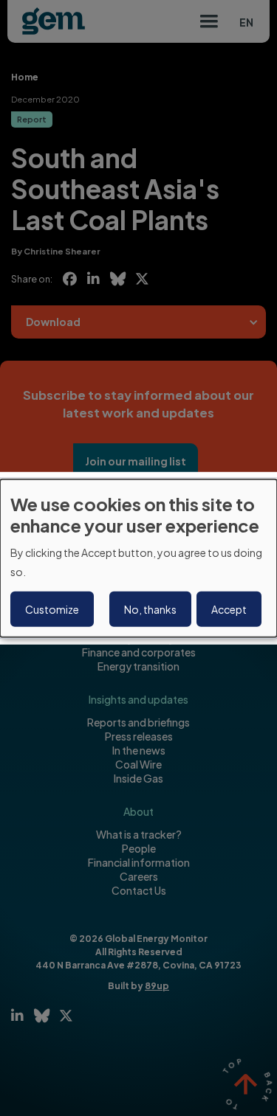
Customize (52, 609)
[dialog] (138, 558)
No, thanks (150, 609)
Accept (229, 609)
